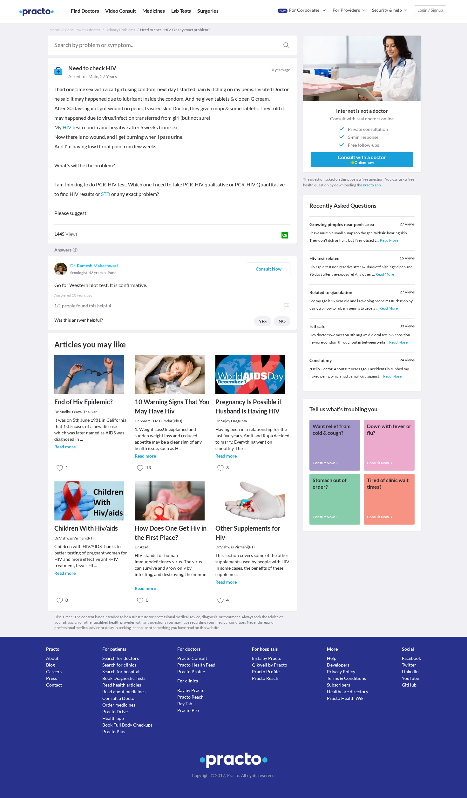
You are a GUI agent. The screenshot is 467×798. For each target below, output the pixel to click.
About (52, 658)
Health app (113, 718)
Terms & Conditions (346, 678)
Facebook (411, 658)
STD (105, 194)
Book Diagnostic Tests (124, 678)
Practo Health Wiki (346, 698)
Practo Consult (192, 658)
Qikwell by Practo (269, 664)
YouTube (410, 678)
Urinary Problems (120, 29)
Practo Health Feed (196, 664)
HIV (67, 127)
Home (55, 29)
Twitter (409, 664)
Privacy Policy (341, 671)
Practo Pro (188, 710)
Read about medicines (124, 691)
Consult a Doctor (119, 698)
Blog (50, 664)
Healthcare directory (347, 691)
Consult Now (268, 269)
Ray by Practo (191, 690)
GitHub (409, 684)
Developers (338, 664)
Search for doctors (120, 658)
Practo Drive (115, 711)
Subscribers (338, 684)
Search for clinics (119, 664)
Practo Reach (190, 697)
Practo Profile (191, 671)
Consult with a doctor (82, 29)
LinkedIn (410, 671)
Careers (54, 671)
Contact (54, 684)
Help (331, 658)
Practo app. (372, 185)
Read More (389, 240)
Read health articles (121, 684)
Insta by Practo (266, 658)
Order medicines (118, 704)
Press (51, 678)
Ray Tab (184, 703)
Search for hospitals (121, 671)
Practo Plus (113, 731)
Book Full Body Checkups (127, 725)
